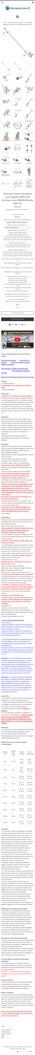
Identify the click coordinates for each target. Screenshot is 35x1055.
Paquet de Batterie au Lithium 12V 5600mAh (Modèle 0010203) (18, 254)
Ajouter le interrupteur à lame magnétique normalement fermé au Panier (17, 267)
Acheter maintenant (17, 319)
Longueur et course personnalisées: (17, 299)
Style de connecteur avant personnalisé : (17, 225)
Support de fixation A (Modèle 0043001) (18, 232)
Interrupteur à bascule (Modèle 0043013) (18, 280)
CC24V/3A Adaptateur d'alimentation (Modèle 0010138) (18, 245)
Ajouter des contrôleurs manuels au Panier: (16, 276)
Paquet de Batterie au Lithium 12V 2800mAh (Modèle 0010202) (18, 252)
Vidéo (2, 1037)
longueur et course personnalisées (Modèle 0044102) (18, 301)
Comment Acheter (6, 1033)
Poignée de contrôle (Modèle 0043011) (18, 278)
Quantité (17, 304)
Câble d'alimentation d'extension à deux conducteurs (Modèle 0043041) (18, 263)
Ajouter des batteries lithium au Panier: (16, 250)
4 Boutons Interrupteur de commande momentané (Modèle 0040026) (18, 288)
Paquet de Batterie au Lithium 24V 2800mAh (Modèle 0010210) (18, 255)
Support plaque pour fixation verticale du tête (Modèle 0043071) (18, 237)
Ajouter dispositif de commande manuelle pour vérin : (16, 294)
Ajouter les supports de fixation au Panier (16, 230)
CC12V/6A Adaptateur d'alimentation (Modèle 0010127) (18, 246)
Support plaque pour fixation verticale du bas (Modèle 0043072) (18, 239)
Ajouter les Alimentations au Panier (16, 242)
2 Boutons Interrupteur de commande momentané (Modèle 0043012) (18, 285)
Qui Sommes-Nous (6, 1029)
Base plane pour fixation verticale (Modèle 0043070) (18, 236)
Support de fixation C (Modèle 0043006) (18, 234)
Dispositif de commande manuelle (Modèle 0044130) (18, 296)
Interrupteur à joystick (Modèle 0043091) (18, 282)
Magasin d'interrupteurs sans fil (20, 1046)
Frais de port (9, 209)
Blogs (2, 1035)
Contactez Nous (5, 1031)
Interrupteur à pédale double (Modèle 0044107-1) (18, 291)
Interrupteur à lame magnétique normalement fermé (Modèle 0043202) (18, 272)
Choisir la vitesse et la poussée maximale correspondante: (16, 219)
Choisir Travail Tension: (16, 214)
